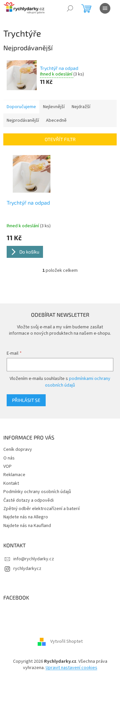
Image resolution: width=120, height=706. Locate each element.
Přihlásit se (26, 400)
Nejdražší (81, 106)
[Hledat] (70, 8)
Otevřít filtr (60, 139)
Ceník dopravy (17, 449)
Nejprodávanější (23, 120)
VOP (7, 466)
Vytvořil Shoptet (66, 641)
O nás (9, 458)
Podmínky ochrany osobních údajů (37, 491)
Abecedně (56, 120)
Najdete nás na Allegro (25, 517)
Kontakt (11, 483)
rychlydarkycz (27, 568)
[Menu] (105, 8)
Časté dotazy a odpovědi (28, 500)
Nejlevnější (54, 106)
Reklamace (14, 474)
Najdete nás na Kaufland (27, 525)
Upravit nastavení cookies (71, 667)
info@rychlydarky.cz (33, 559)
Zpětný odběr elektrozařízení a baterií (41, 508)
